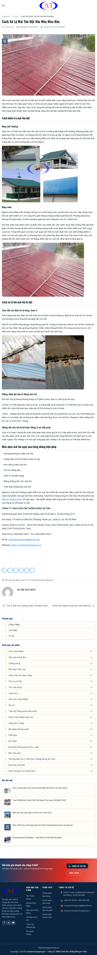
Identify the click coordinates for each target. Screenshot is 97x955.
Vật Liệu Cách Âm (17, 657)
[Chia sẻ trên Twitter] (15, 570)
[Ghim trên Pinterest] (26, 570)
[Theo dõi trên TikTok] (9, 923)
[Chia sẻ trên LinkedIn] (32, 570)
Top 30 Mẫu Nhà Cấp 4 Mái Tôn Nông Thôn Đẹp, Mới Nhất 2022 (39, 800)
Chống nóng (14, 663)
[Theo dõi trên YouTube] (13, 923)
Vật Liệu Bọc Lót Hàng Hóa (21, 771)
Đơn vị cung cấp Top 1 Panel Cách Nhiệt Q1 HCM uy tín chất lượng (40, 788)
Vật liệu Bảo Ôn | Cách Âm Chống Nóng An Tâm (31, 759)
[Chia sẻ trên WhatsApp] (4, 570)
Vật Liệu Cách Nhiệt (18, 699)
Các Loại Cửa (15, 681)
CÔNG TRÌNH (14, 625)
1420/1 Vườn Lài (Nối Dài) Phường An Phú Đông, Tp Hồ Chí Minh (78, 893)
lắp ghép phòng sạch (18, 729)
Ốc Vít (11, 705)
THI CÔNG (12, 630)
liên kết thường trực (46, 580)
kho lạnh (12, 741)
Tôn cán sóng (15, 687)
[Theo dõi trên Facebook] (4, 923)
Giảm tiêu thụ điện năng (20, 675)
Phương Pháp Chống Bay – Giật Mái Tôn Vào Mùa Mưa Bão (37, 837)
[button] (3, 6)
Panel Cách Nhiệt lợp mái (20, 717)
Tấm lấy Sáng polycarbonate (22, 711)
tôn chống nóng (13, 499)
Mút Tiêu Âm (14, 753)
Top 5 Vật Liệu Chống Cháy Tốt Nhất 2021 (27, 605)
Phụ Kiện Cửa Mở (16, 765)
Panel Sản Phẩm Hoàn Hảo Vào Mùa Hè (72, 605)
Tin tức (15, 16)
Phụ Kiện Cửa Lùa (16, 669)
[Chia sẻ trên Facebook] (10, 570)
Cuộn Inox (13, 693)
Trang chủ (6, 16)
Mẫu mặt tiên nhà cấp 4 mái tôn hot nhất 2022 (32, 813)
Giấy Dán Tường (16, 723)
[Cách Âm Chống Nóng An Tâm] (48, 5)
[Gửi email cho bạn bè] (20, 570)
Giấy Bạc (12, 735)
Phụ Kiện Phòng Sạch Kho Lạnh (23, 747)
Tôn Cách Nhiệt (16, 651)
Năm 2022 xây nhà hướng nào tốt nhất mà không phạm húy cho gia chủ (43, 825)
